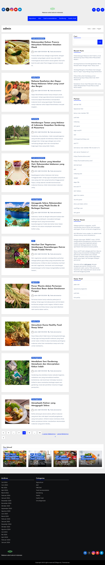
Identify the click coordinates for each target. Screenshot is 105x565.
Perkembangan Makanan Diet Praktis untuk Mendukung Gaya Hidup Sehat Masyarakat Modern (87, 57)
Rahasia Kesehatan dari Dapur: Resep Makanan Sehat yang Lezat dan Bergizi (47, 83)
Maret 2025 (5, 516)
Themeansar (65, 562)
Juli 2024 (4, 532)
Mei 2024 (4, 534)
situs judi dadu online (80, 204)
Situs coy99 (77, 251)
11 (39, 433)
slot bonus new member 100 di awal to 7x (87, 148)
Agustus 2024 (5, 529)
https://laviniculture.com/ (82, 156)
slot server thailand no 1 (81, 152)
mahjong (76, 122)
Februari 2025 (5, 519)
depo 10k (76, 182)
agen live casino (79, 195)
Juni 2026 (4, 485)
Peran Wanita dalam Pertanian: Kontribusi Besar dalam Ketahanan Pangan (48, 288)
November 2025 (6, 503)
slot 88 (76, 233)
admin (36, 51)
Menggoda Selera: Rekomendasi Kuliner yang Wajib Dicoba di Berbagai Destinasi (46, 205)
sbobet (76, 178)
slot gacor (77, 126)
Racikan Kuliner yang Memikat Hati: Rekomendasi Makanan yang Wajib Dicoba (47, 164)
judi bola (76, 117)
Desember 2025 (6, 500)
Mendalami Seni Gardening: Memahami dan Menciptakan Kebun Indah (45, 364)
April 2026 (4, 490)
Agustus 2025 (5, 511)
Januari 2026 (5, 498)
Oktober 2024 (5, 527)
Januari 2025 (5, 521)
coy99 (94, 225)
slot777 (76, 143)
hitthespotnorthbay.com (81, 139)
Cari (75, 36)
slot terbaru (77, 191)
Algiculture (32, 18)
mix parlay (77, 297)
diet (39, 18)
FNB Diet (12, 454)
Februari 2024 (5, 540)
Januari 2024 (5, 542)
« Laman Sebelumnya (48, 434)
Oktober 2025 (5, 506)
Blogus (57, 562)
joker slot (77, 284)
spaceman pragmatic (80, 289)
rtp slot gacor (78, 199)
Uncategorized (36, 199)
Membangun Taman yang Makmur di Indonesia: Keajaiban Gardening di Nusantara (48, 125)
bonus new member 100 (81, 113)
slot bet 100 (77, 104)
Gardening (62, 18)
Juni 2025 (4, 514)
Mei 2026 (4, 487)
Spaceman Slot (78, 109)
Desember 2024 (6, 524)
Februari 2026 (5, 495)
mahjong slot (78, 173)
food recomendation (50, 18)
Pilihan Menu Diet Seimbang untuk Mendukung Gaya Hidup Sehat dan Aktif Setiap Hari (86, 77)
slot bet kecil (78, 165)
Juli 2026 (4, 482)
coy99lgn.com (78, 208)
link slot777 (77, 186)
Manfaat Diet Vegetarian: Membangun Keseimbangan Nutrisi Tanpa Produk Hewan (48, 247)
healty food (72, 18)
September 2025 (6, 508)
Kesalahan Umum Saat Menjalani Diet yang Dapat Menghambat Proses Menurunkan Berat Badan (87, 85)
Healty (8, 458)
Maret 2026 (5, 493)
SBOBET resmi (90, 239)
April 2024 (4, 537)
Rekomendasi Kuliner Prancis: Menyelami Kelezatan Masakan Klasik (46, 44)
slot (75, 135)
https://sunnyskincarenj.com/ (83, 160)
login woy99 (77, 130)
